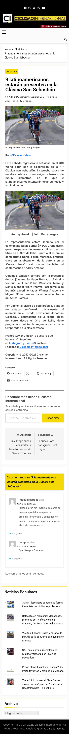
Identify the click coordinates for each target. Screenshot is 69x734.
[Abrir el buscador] (65, 39)
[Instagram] (29, 8)
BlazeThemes (56, 728)
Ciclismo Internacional (33, 346)
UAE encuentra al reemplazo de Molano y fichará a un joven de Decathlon (39, 654)
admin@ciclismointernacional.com (26, 96)
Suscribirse (53, 418)
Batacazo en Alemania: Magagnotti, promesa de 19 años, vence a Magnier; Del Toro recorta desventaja (42, 619)
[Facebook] (25, 8)
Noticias (12, 71)
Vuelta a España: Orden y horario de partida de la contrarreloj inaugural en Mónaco (43, 637)
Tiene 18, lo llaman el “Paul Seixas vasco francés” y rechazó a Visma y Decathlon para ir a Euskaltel (42, 684)
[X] (34, 8)
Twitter (29, 343)
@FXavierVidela (20, 155)
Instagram (15, 343)
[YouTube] (43, 8)
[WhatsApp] (39, 8)
